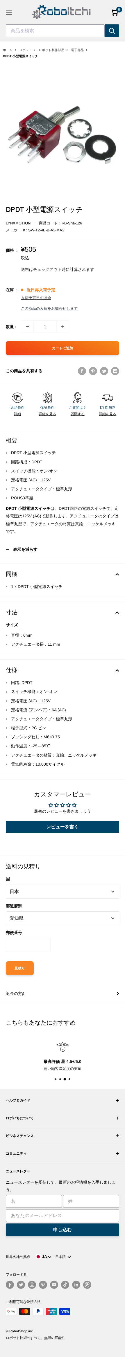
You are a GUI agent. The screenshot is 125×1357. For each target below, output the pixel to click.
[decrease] (27, 327)
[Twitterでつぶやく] (104, 371)
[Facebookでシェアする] (82, 371)
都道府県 (14, 906)
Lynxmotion (18, 223)
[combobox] (55, 30)
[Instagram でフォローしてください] (32, 1285)
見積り (20, 968)
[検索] (112, 30)
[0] (114, 12)
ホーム (7, 50)
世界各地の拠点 (18, 1257)
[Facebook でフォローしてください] (10, 1285)
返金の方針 (16, 993)
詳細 (17, 414)
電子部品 (77, 50)
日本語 (61, 1257)
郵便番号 (14, 932)
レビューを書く (62, 826)
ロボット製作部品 (51, 50)
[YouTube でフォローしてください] (54, 1285)
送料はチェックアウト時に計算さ (51, 269)
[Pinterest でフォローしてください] (43, 1285)
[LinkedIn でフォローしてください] (76, 1285)
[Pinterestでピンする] (93, 371)
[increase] (63, 327)
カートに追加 (62, 348)
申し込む (62, 1229)
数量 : (11, 326)
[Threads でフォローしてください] (87, 1285)
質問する (78, 414)
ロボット (25, 50)
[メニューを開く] (9, 12)
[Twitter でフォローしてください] (21, 1285)
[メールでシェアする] (115, 371)
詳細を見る (47, 414)
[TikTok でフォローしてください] (65, 1285)
